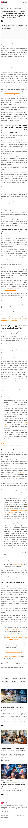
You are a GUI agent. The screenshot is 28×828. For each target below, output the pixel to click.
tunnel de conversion (10, 290)
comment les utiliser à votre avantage (14, 629)
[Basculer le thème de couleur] (13, 826)
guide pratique (15, 315)
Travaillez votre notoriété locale (12, 656)
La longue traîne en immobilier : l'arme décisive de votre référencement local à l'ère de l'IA (12, 709)
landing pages (5, 444)
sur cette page (13, 562)
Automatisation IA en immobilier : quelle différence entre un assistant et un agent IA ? (13, 750)
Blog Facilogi (7, 826)
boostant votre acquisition (13, 652)
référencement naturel (20, 472)
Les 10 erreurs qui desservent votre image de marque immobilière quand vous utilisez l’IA (13, 784)
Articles (3, 8)
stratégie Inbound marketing (12, 93)
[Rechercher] (23, 2)
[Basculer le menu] (26, 2)
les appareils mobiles (18, 564)
